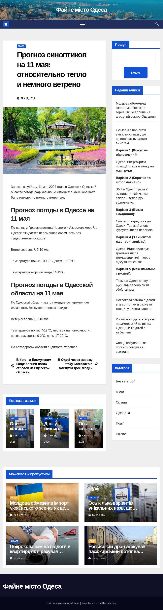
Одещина (123, 413)
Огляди (121, 402)
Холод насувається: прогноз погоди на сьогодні (131, 347)
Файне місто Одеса (81, 9)
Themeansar (109, 603)
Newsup (92, 603)
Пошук (120, 45)
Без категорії (125, 381)
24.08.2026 (20, 515)
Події (120, 423)
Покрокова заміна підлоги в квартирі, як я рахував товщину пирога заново (135, 304)
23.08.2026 (98, 558)
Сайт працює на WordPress (63, 603)
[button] (157, 24)
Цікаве (121, 434)
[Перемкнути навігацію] (82, 24)
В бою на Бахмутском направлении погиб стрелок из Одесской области (33, 366)
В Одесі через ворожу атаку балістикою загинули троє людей (75, 364)
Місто (21, 46)
